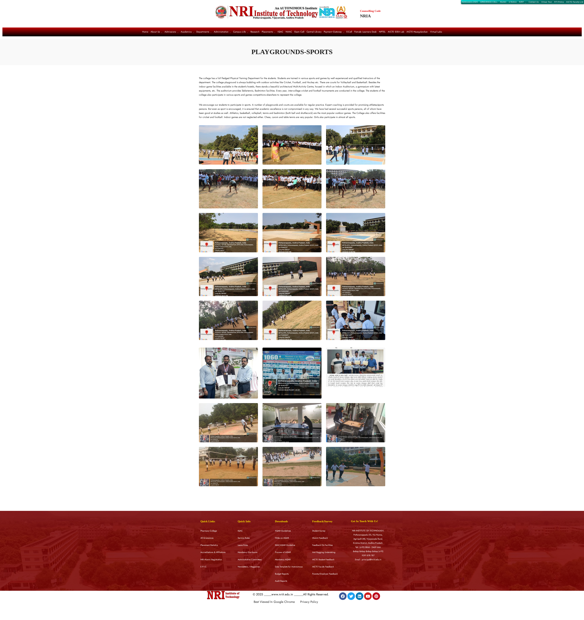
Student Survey (318, 530)
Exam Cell (299, 32)
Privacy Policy (309, 602)
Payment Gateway (333, 32)
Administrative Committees (250, 559)
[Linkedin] (359, 596)
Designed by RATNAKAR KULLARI (274, 608)
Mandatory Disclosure (247, 552)
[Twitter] (351, 596)
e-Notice (513, 2)
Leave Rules (243, 545)
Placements (267, 32)
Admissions (170, 32)
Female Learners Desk (365, 32)
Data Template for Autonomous (289, 566)
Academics (186, 32)
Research (254, 32)
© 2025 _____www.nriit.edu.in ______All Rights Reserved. (291, 594)
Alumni (503, 2)
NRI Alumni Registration (211, 559)
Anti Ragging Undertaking (323, 552)
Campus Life (239, 32)
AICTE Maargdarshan (417, 32)
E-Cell (349, 32)
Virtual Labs (436, 32)
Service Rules (244, 538)
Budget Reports (282, 573)
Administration (221, 32)
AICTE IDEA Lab (396, 32)
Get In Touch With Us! (364, 521)
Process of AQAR (283, 552)
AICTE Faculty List (574, 2)
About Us (155, 32)
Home (145, 32)
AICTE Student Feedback (323, 559)
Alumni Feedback (320, 538)
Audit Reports (281, 581)
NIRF (521, 2)
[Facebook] (343, 596)
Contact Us (534, 2)
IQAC (280, 32)
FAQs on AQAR (282, 538)
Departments (202, 32)
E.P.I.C (203, 566)
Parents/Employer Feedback (325, 573)
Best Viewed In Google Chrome (276, 602)
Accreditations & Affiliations (213, 552)
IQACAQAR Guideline (285, 545)
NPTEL (382, 32)
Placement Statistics (209, 545)
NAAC (289, 32)
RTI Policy (559, 2)
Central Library (314, 32)
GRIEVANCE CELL (489, 2)
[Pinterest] (376, 596)
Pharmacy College (208, 530)
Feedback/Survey (322, 521)
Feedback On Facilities (322, 545)
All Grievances (207, 538)
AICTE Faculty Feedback (323, 566)
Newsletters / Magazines (249, 566)
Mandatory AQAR (283, 559)
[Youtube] (368, 596)
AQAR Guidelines (283, 530)
